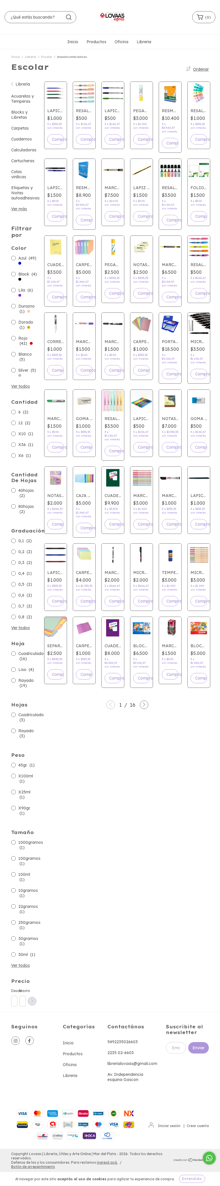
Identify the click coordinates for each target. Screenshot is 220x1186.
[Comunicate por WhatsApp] (209, 1158)
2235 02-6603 (120, 1052)
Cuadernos (21, 139)
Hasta (22, 991)
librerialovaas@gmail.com (132, 1063)
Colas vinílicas (18, 174)
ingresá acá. (107, 1162)
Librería (30, 57)
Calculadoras (23, 150)
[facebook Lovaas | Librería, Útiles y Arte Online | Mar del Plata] (29, 1040)
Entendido (192, 1179)
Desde (14, 991)
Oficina (121, 41)
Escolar (46, 57)
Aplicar (32, 1001)
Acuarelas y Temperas (22, 99)
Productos (96, 41)
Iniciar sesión (169, 1126)
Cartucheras (22, 160)
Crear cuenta (198, 1126)
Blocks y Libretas (19, 115)
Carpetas (20, 128)
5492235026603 (122, 1041)
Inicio (72, 41)
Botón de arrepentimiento (33, 1167)
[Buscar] (68, 17)
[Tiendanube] (191, 1160)
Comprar (58, 139)
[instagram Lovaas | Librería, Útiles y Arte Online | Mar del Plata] (15, 1040)
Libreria (144, 41)
